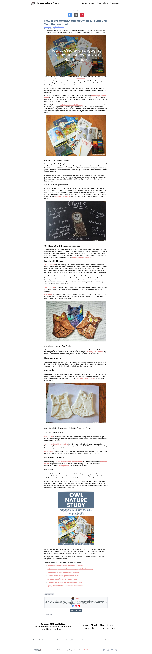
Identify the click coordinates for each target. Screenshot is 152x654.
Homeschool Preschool (55, 640)
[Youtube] (79, 606)
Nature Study (47, 27)
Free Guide (115, 3)
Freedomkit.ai (85, 650)
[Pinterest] (116, 650)
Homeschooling (39, 640)
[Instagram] (76, 606)
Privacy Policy (89, 628)
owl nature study (49, 594)
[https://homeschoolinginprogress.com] (33, 3)
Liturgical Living (81, 640)
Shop (105, 3)
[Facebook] (73, 606)
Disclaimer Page (107, 628)
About (92, 3)
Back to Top (76, 610)
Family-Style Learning (58, 27)
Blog (99, 3)
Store (110, 625)
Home (84, 3)
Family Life (70, 640)
